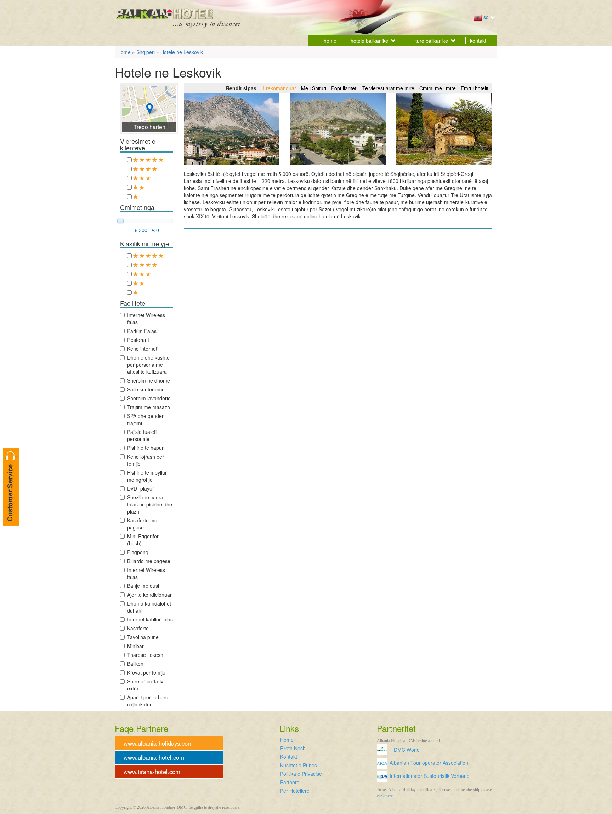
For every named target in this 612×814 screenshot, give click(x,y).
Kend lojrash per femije (145, 460)
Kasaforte (138, 628)
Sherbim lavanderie (149, 398)
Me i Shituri (313, 88)
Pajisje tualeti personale (142, 435)
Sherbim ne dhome (148, 380)
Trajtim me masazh (148, 407)
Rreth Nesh (293, 748)
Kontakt (288, 756)
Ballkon (135, 663)
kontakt (478, 40)
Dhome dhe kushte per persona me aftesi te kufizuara (148, 364)
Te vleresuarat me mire (388, 88)
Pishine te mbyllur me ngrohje (147, 476)
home (330, 40)
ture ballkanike (431, 40)
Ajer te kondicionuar (149, 594)
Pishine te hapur (145, 447)
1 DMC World (405, 749)
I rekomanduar (279, 88)
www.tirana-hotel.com (152, 771)
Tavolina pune (143, 637)
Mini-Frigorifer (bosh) (143, 540)
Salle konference (146, 389)
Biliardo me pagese (148, 560)
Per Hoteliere (295, 790)
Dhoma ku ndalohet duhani (149, 607)
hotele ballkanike (369, 40)
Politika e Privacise (301, 773)
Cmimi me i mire (437, 88)
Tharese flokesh (145, 654)
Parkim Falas (142, 330)
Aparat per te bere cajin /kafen (147, 701)
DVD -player (140, 488)
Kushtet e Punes (298, 765)
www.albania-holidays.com (158, 743)
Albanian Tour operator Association (429, 762)
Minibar (135, 645)
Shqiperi (145, 52)
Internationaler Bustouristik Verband (430, 775)
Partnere (290, 782)
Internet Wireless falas (146, 318)
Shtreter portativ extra (145, 685)
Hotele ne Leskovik (181, 52)
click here (385, 795)
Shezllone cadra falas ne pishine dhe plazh (149, 504)
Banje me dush (144, 585)
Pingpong (137, 552)
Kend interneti (142, 348)
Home (124, 52)
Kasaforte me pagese (142, 524)
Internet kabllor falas (150, 619)
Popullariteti (344, 88)
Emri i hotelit (474, 88)
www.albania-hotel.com (154, 757)
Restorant (138, 339)
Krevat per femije (146, 672)
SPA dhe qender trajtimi (145, 419)
